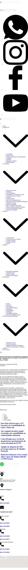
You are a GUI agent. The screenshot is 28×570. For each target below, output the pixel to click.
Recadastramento (10, 272)
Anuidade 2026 (10, 237)
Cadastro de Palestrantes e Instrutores (15, 346)
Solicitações (9, 312)
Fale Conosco (6, 349)
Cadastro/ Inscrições (11, 344)
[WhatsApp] (15, 39)
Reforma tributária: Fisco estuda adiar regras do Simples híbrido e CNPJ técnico (14, 457)
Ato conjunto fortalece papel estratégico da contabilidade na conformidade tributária (13, 433)
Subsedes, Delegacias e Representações (16, 156)
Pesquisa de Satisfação (11, 210)
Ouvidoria (8, 197)
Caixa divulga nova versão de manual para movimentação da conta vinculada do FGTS (13, 441)
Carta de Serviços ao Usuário (13, 196)
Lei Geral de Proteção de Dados (14, 208)
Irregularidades (10, 310)
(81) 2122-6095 (5, 526)
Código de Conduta (11, 203)
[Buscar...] (15, 10)
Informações (9, 309)
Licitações (8, 159)
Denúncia (8, 305)
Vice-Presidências (10, 193)
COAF (8, 303)
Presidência (9, 191)
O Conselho (9, 154)
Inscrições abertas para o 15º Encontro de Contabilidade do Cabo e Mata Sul (13, 425)
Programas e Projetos (11, 161)
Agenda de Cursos (10, 342)
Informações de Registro (12, 271)
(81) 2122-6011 (4, 503)
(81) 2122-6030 (5, 536)
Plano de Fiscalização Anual (13, 314)
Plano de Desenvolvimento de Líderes (15, 207)
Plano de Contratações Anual (13, 200)
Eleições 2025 (9, 155)
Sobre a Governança (11, 190)
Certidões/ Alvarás (10, 242)
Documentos (9, 306)
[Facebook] (15, 89)
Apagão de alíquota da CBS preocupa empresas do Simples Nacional (13, 449)
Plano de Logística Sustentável (13, 205)
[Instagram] (15, 64)
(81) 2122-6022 (5, 523)
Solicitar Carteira (10, 274)
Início (4, 126)
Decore (8, 243)
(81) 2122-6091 (5, 549)
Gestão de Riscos (10, 198)
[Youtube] (15, 114)
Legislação (9, 158)
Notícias (5, 348)
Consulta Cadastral (10, 240)
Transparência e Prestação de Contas (15, 194)
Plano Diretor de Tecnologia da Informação (16, 201)
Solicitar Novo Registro (12, 275)
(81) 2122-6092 (5, 552)
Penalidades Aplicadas (11, 313)
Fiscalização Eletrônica (12, 307)
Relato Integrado (10, 162)
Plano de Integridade (11, 204)
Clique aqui (3, 492)
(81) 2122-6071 (5, 539)
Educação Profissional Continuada (14, 345)
